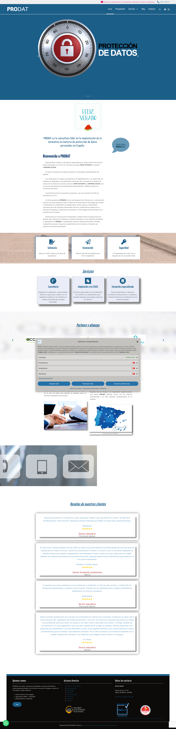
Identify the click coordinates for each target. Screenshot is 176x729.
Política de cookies (75, 388)
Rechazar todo (88, 384)
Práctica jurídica (72, 694)
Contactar (70, 698)
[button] (137, 342)
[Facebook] (165, 9)
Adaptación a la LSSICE (88, 286)
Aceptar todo (54, 384)
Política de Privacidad (97, 725)
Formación (70, 696)
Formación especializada (123, 286)
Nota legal (85, 725)
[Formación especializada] (123, 281)
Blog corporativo (72, 688)
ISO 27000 (70, 692)
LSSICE (69, 700)
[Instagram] (168, 9)
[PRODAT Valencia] (18, 9)
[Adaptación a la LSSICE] (88, 281)
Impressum (103, 388)
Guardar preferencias (122, 384)
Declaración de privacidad (90, 388)
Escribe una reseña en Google (124, 696)
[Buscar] (160, 9)
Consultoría (53, 286)
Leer (17, 704)
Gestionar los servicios (46, 378)
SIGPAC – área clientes (74, 686)
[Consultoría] (53, 281)
